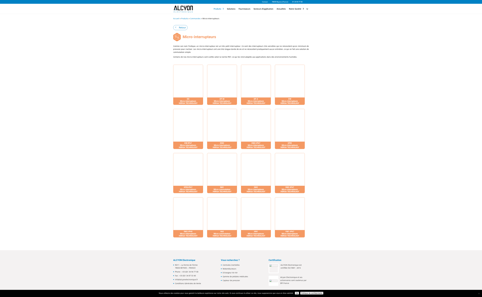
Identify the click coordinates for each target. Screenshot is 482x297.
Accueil (176, 18)
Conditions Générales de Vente (188, 283)
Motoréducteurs (229, 269)
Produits (217, 9)
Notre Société (295, 9)
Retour (182, 27)
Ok (297, 293)
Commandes (195, 18)
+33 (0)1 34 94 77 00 (190, 272)
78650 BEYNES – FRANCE (185, 268)
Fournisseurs (244, 9)
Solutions (231, 9)
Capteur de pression (231, 280)
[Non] (479, 293)
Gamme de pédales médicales (235, 276)
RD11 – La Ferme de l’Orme (186, 265)
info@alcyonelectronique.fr (186, 279)
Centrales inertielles (231, 265)
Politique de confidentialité (311, 293)
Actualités (281, 9)
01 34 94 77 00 (297, 2)
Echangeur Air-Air (230, 272)
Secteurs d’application (263, 9)
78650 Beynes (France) (280, 2)
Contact (265, 2)
